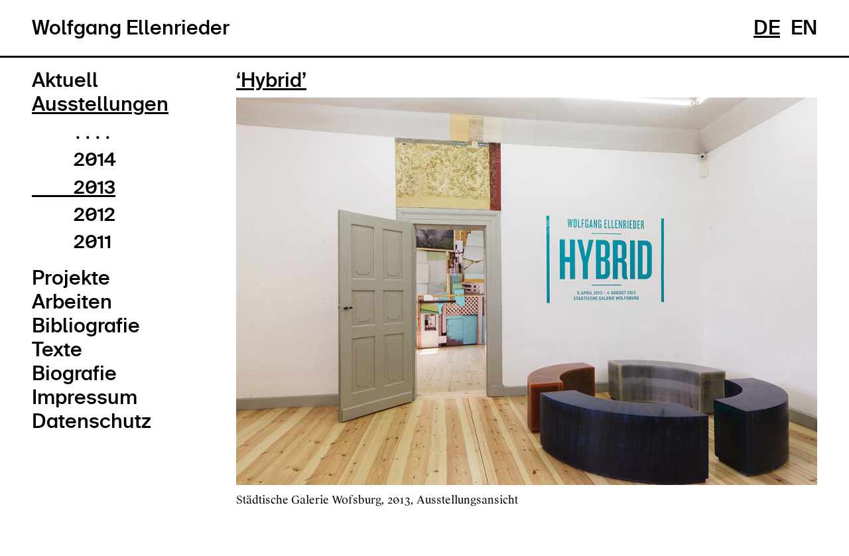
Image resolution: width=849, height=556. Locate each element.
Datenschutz (91, 421)
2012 (94, 214)
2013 (94, 187)
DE (766, 28)
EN (804, 28)
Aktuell (65, 80)
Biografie (74, 373)
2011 (92, 241)
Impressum (84, 397)
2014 (95, 159)
